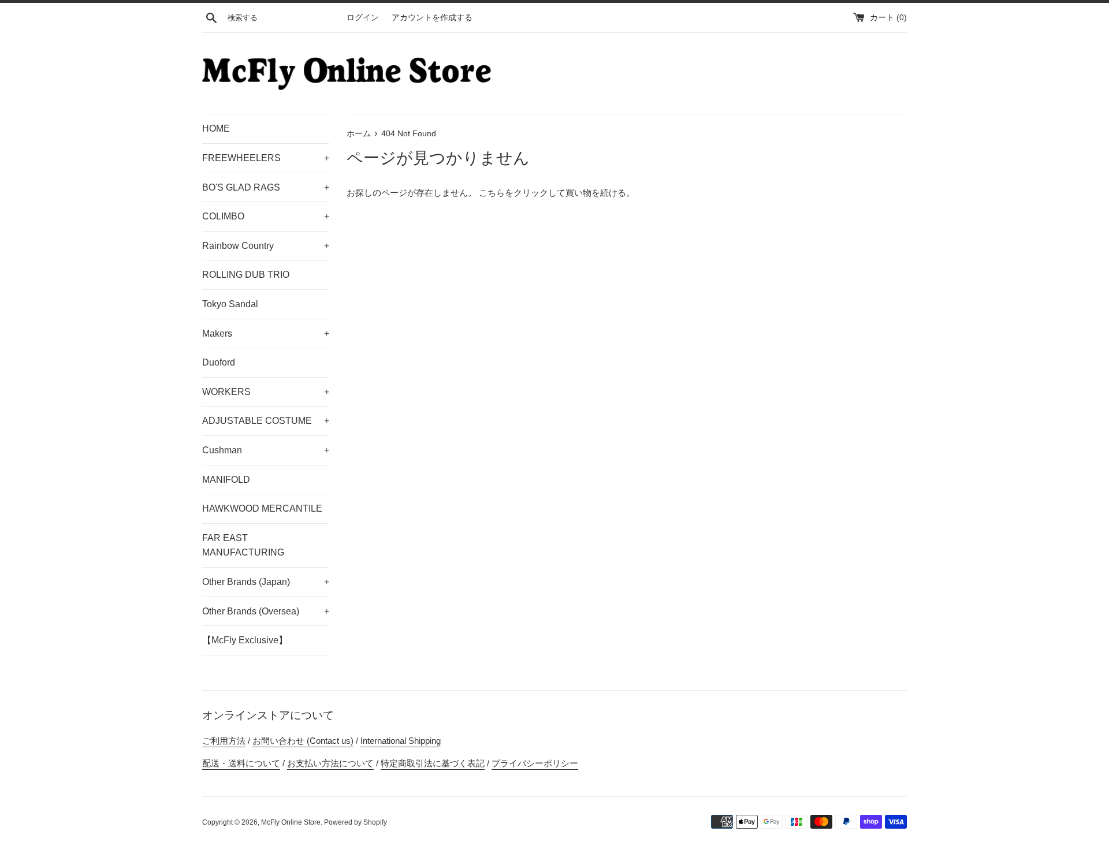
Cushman (265, 450)
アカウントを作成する (432, 17)
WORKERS (265, 392)
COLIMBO (265, 216)
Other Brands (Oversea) (265, 611)
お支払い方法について (330, 763)
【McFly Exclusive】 (245, 640)
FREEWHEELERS (265, 158)
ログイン (363, 17)
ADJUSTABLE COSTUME (265, 421)
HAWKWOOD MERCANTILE (262, 508)
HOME (216, 128)
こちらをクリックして (522, 192)
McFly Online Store (291, 822)
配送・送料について (241, 763)
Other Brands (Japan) (265, 582)
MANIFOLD (226, 480)
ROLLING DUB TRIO (245, 274)
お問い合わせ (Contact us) (302, 741)
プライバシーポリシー (535, 763)
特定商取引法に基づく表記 (433, 763)
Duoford (218, 362)
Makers (265, 333)
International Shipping (400, 741)
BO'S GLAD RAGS (265, 187)
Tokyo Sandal (230, 304)
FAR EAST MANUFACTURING (243, 545)
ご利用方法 (223, 741)
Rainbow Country (265, 246)
